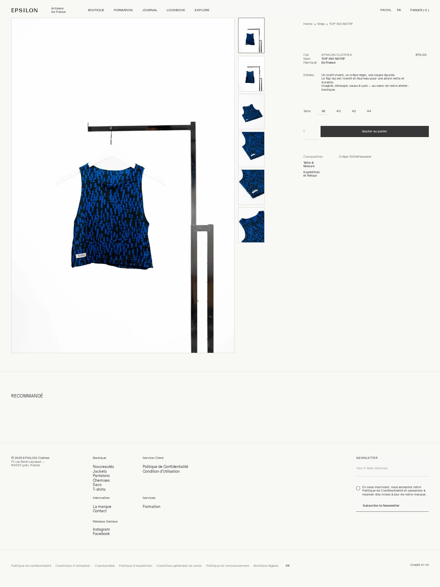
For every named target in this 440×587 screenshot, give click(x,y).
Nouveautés (103, 466)
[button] (96, 10)
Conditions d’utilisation (72, 566)
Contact (100, 510)
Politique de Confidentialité (165, 466)
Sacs (97, 484)
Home (307, 24)
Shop (321, 24)
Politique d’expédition (135, 566)
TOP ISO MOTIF (341, 24)
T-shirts (99, 489)
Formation (151, 506)
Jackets (100, 471)
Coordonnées (105, 566)
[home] (29, 10)
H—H (425, 565)
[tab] (321, 157)
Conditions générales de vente (179, 566)
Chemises (101, 480)
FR (399, 10)
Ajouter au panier (374, 131)
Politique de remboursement (227, 566)
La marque (102, 506)
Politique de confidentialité (31, 566)
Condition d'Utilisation (161, 471)
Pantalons (101, 475)
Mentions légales (266, 566)
